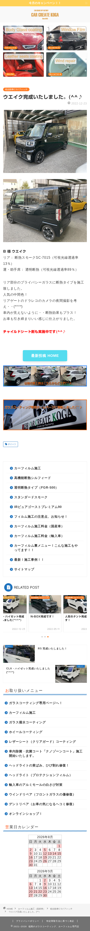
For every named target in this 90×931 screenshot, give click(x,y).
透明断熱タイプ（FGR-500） (36, 487)
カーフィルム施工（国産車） (31, 909)
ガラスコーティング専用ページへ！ (36, 703)
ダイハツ (11, 444)
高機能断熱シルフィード (32, 478)
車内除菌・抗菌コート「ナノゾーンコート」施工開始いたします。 (46, 753)
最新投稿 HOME (45, 356)
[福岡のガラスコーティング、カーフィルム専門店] (45, 19)
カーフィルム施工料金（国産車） (39, 526)
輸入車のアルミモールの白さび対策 (36, 784)
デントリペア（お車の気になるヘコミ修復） (42, 804)
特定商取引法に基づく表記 (60, 921)
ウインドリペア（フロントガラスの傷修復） (42, 794)
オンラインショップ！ (25, 813)
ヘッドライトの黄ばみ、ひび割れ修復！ (39, 765)
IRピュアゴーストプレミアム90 (38, 507)
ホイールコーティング (25, 732)
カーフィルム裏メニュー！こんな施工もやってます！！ (46, 548)
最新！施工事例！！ (29, 559)
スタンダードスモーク (31, 497)
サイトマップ (24, 569)
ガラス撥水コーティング (27, 722)
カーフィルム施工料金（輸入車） (39, 536)
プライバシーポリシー (27, 921)
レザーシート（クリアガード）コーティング (42, 741)
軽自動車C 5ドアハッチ (16, 89)
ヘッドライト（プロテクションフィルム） (41, 775)
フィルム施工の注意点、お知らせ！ (41, 516)
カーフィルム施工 (27, 468)
